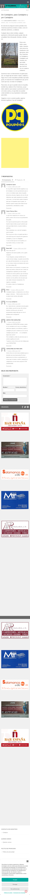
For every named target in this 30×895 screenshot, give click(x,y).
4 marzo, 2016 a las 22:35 (14, 304)
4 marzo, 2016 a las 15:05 (14, 213)
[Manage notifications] (26, 891)
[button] (27, 861)
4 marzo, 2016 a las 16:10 (20, 248)
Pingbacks (20, 180)
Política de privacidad (8, 852)
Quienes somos (7, 842)
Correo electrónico (21, 387)
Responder (8, 208)
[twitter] (25, 407)
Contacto (5, 832)
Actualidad (5, 10)
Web (4, 393)
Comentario (6, 376)
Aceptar (15, 879)
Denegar (15, 884)
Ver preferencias (15, 889)
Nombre (5, 387)
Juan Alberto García (10, 20)
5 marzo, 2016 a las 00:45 (14, 322)
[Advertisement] (15, 153)
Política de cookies (8, 892)
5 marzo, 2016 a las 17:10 (14, 351)
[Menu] (28, 2)
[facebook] (22, 407)
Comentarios (8, 180)
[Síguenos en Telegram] (28, 407)
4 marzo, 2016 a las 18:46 (17, 290)
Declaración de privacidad (19, 892)
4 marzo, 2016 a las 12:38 (14, 186)
